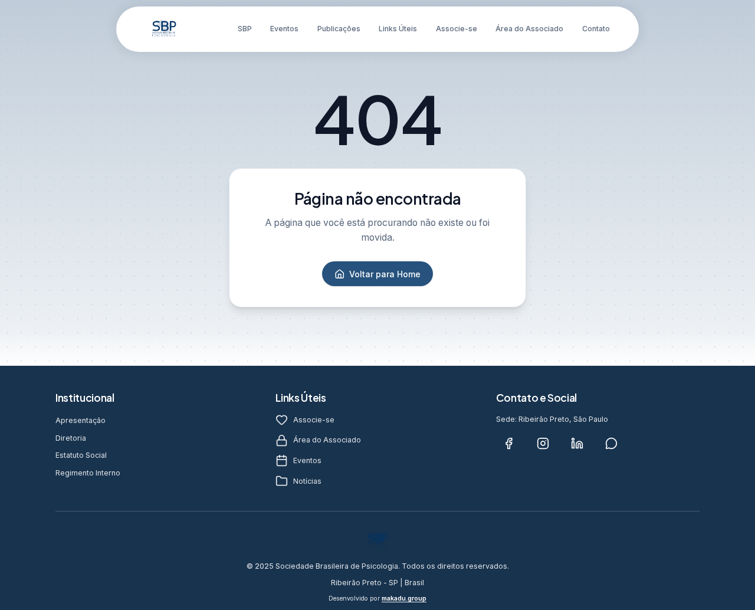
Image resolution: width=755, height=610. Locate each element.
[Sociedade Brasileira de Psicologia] (164, 29)
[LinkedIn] (577, 444)
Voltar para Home (385, 274)
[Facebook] (509, 444)
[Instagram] (543, 444)
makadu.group (404, 598)
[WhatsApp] (612, 444)
